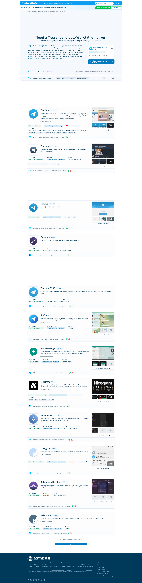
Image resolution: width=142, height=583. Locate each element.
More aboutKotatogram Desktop (102, 502)
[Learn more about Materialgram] (33, 419)
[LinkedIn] (44, 580)
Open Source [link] (73, 78)
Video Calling (59, 126)
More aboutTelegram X (102, 166)
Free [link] (67, 78)
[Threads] (39, 580)
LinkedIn (45, 571)
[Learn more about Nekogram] (33, 452)
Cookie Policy (101, 569)
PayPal (84, 571)
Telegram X (31, 58)
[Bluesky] (36, 580)
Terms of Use (101, 565)
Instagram (38, 571)
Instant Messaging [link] (81, 78)
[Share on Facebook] (29, 71)
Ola (37, 564)
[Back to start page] (31, 3)
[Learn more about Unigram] (33, 318)
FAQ (98, 562)
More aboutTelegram (102, 130)
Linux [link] (63, 78)
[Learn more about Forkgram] (33, 241)
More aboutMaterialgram (102, 435)
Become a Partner (102, 574)
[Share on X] (32, 71)
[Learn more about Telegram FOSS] (33, 292)
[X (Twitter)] (31, 580)
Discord (69, 570)
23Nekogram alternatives (45, 454)
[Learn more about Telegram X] (33, 150)
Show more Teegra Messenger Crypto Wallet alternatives (71, 544)
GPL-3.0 (41, 159)
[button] (54, 110)
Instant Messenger (94, 51)
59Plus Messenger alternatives (46, 356)
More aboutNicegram (102, 401)
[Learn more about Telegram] (33, 113)
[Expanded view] (104, 78)
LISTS (72, 3)
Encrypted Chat (62, 462)
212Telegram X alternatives (46, 153)
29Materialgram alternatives (46, 422)
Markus (42, 564)
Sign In (117, 3)
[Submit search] (96, 3)
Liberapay (78, 571)
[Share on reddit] (35, 71)
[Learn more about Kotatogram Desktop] (33, 485)
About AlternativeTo (103, 571)
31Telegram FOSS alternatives (46, 295)
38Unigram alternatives (45, 322)
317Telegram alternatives (45, 121)
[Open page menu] (120, 3)
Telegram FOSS (57, 58)
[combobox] (104, 3)
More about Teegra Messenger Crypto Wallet (98, 61)
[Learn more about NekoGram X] (33, 519)
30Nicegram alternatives (45, 389)
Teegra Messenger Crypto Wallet (38, 46)
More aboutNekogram (102, 468)
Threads (34, 571)
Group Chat (56, 361)
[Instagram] (41, 580)
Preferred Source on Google (105, 576)
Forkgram (45, 58)
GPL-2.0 (41, 301)
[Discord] (28, 580)
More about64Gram (102, 223)
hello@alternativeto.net (58, 570)
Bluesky (29, 571)
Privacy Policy (101, 567)
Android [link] (58, 78)
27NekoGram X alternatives (46, 521)
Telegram (31, 56)
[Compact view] (106, 78)
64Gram (38, 58)
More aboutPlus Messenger (102, 368)
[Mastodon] (33, 580)
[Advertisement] (71, 22)
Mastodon (89, 570)
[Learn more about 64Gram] (33, 207)
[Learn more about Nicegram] (33, 385)
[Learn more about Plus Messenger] (33, 352)
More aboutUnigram (102, 335)
